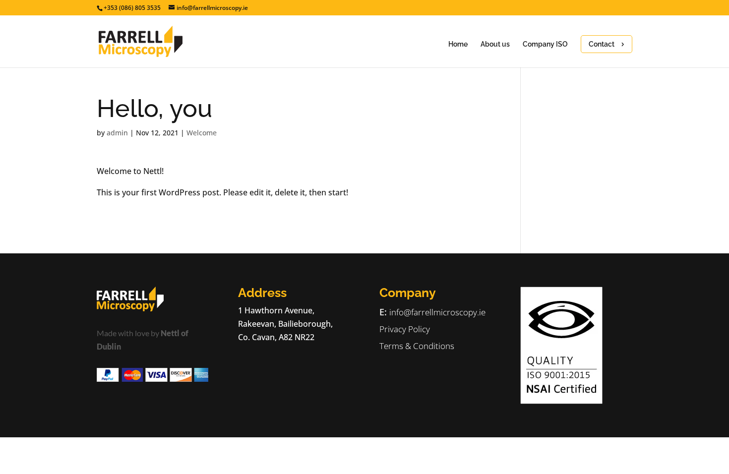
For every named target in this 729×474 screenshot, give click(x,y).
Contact (601, 44)
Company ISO (545, 44)
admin (117, 132)
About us (495, 44)
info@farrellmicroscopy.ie (437, 312)
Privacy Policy (404, 329)
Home (458, 44)
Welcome (201, 132)
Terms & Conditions (416, 346)
